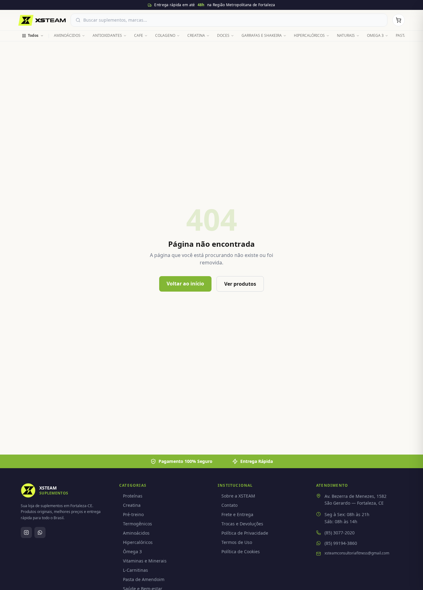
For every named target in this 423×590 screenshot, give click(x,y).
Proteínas (132, 496)
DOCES (223, 35)
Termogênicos (137, 524)
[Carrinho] (398, 20)
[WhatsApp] (40, 532)
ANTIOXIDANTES (107, 35)
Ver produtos (240, 283)
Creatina (132, 505)
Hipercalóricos (138, 542)
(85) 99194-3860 (341, 543)
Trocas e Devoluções (242, 524)
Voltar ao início (185, 283)
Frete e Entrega (237, 514)
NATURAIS (346, 35)
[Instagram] (26, 532)
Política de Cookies (240, 551)
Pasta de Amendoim (143, 579)
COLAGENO (165, 35)
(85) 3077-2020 (340, 533)
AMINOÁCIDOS (67, 35)
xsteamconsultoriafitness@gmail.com (357, 553)
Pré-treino (133, 514)
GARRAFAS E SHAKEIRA (262, 35)
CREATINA (196, 35)
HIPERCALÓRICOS (309, 35)
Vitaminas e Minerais (145, 561)
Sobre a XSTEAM (238, 496)
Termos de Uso (236, 542)
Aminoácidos (136, 533)
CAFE (138, 35)
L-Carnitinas (135, 570)
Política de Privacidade (244, 533)
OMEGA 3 (375, 35)
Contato (229, 505)
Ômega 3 (132, 551)
